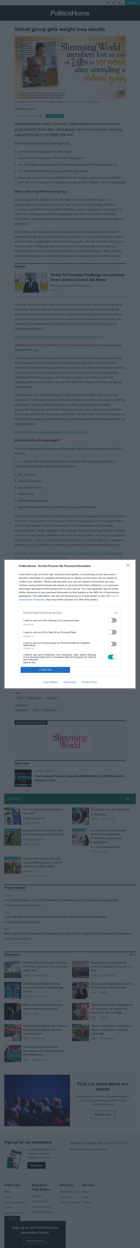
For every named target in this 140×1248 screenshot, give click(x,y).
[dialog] (70, 624)
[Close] (129, 566)
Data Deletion (50, 682)
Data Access (70, 682)
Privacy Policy (89, 682)
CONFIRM (45, 670)
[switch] (112, 620)
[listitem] (70, 613)
